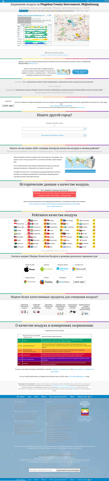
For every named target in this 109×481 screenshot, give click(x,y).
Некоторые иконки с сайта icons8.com (56, 433)
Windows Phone (63, 265)
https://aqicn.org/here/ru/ (54, 86)
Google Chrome (30, 278)
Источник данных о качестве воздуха (25, 424)
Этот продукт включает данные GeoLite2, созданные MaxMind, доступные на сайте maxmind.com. (60, 412)
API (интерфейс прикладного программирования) (28, 432)
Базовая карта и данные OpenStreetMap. (57, 437)
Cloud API (79, 277)
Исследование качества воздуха (26, 411)
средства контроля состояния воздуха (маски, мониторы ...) (27, 429)
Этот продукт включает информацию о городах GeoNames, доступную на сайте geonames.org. (59, 415)
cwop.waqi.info (52, 424)
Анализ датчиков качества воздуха (24, 418)
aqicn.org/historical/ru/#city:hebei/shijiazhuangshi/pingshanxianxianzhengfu (53, 204)
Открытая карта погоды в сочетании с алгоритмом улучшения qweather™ (60, 419)
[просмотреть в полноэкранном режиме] (50, 15)
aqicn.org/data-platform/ (54, 206)
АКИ (31, 15)
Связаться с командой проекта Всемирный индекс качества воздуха (28, 405)
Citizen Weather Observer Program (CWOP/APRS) (54, 454)
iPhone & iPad (29, 265)
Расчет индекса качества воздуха (23, 426)
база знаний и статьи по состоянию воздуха (26, 415)
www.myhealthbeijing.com (77, 376)
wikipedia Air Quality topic (60, 369)
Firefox (46, 278)
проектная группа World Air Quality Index (67, 387)
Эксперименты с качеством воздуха (24, 416)
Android (46, 265)
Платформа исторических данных (24, 433)
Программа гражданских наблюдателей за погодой (60, 422)
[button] (80, 19)
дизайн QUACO (50, 442)
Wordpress (62, 278)
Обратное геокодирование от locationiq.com (58, 435)
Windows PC (79, 265)
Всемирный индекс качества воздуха (60, 385)
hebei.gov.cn (33, 63)
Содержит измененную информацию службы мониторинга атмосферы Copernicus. (59, 426)
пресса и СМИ (18, 408)
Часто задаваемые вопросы (24, 421)
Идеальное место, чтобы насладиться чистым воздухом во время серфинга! (59, 439)
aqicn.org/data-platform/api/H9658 (61, 106)
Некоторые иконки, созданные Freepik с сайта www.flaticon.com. (59, 430)
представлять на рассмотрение (68, 470)
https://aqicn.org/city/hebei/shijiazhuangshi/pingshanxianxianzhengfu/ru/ (54, 92)
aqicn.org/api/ (80, 107)
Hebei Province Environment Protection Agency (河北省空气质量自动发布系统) (54, 455)
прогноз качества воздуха (21, 427)
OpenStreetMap (80, 40)
